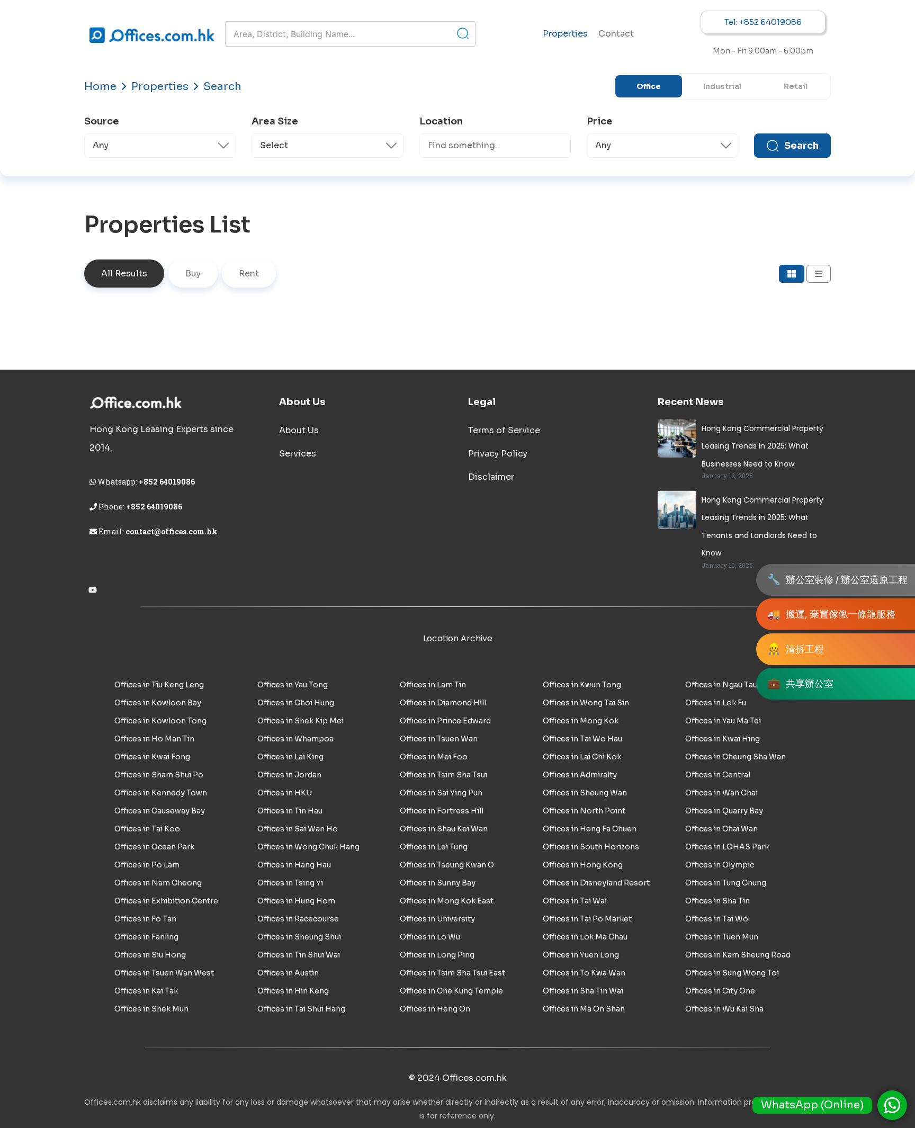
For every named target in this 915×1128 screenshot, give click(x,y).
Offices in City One (720, 991)
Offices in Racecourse (298, 919)
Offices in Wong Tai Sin (586, 703)
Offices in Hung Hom (296, 901)
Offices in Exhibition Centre (166, 901)
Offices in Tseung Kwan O (447, 865)
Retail (796, 86)
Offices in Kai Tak (146, 991)
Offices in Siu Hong (150, 955)
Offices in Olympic (719, 865)
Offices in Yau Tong (292, 685)
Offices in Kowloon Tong (160, 721)
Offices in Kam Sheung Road (738, 955)
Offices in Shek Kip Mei (300, 721)
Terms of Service (504, 430)
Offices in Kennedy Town (160, 793)
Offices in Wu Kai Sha (724, 1009)
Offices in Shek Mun (151, 1009)
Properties (565, 33)
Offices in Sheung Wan (585, 793)
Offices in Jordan (289, 775)
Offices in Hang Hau (294, 865)
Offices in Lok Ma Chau (585, 937)
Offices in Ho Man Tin (154, 739)
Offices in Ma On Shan (584, 1009)
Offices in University (437, 919)
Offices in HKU (284, 793)
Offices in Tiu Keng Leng (159, 685)
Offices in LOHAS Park (727, 847)
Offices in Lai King (290, 757)
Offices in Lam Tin (433, 685)
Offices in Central (717, 775)
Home (100, 86)
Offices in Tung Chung (725, 883)
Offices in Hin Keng (293, 991)
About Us (299, 430)
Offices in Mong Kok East (447, 901)
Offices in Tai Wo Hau (582, 739)
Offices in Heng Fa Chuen (589, 829)
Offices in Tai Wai (575, 901)
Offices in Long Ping (437, 955)
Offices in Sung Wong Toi (732, 973)
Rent (249, 273)
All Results (124, 273)
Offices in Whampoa (295, 739)
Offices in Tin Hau (289, 811)
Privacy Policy (497, 453)
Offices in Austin (288, 973)
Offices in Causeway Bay (159, 811)
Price (600, 121)
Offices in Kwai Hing (722, 739)
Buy (193, 273)
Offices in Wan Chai (721, 793)
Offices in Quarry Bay (724, 811)
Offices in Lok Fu (715, 703)
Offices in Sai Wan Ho (297, 829)
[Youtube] (92, 589)
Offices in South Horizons (591, 847)
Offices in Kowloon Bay (157, 703)
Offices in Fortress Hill (441, 811)
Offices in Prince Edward (445, 721)
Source (101, 121)
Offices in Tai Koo (147, 829)
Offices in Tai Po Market (587, 919)
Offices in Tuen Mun (721, 937)
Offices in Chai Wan (721, 829)
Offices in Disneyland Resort (596, 883)
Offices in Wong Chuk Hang (308, 847)
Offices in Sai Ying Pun (441, 793)
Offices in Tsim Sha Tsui (443, 775)
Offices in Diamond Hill (443, 703)
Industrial (722, 86)
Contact (616, 33)
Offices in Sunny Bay (438, 883)
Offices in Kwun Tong (582, 685)
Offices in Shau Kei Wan (444, 829)
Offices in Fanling (146, 937)
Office (648, 86)
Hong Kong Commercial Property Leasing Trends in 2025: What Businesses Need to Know (762, 446)
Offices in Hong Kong (583, 865)
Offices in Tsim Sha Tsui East (452, 973)
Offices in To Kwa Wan (584, 973)
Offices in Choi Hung (295, 703)
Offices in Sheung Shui (299, 937)
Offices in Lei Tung (434, 847)
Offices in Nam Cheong (158, 883)
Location (441, 121)
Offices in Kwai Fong (152, 757)
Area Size (275, 121)
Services (297, 453)
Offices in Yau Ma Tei (723, 721)
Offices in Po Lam (147, 865)
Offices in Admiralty (580, 775)
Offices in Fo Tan (145, 919)
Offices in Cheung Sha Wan (735, 757)
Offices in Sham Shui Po (158, 775)
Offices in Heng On (435, 1009)
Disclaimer (491, 476)
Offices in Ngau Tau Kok (729, 685)
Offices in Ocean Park (154, 847)
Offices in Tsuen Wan (439, 739)
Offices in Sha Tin (717, 901)
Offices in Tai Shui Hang (301, 1009)
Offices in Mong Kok (580, 721)
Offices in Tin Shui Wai (298, 955)
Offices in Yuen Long (581, 955)
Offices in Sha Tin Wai (583, 991)
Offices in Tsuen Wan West (164, 973)
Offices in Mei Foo (434, 757)
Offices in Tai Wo (716, 919)
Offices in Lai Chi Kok (582, 757)
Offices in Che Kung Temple (451, 991)
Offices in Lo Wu (430, 937)
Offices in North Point (584, 811)
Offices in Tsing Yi (290, 883)
